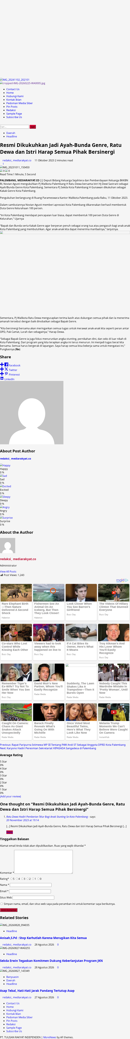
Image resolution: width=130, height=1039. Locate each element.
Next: (48, 748)
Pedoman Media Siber (19, 103)
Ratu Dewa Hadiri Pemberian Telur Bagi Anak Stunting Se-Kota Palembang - (47, 816)
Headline (11, 136)
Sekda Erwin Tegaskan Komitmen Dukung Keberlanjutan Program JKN (51, 961)
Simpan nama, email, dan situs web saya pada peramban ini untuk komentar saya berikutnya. (59, 904)
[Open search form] (1, 123)
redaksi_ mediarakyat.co (17, 160)
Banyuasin (12, 977)
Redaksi (11, 110)
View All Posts (8, 571)
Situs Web (6, 897)
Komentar (7, 873)
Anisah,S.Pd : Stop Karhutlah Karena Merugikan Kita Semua (43, 938)
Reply (9, 832)
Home (10, 92)
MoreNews (49, 1037)
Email (4, 891)
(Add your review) (10, 796)
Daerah (10, 133)
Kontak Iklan (13, 99)
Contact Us (13, 89)
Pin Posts (11, 106)
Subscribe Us (14, 117)
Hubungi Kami (14, 96)
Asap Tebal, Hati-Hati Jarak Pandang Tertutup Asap (37, 991)
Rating (4, 879)
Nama (4, 885)
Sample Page (14, 113)
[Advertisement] (65, 39)
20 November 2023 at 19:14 (22, 820)
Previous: (63, 744)
